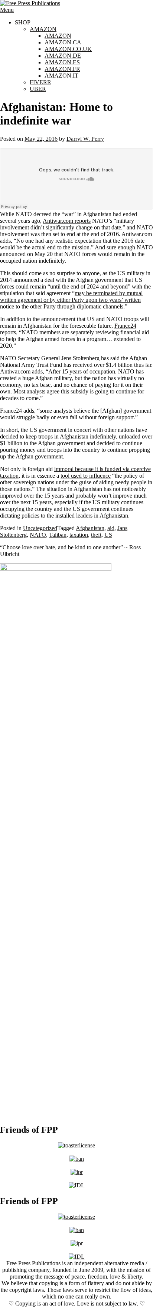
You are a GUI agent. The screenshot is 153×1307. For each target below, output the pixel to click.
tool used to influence (86, 475)
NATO (38, 535)
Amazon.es (62, 62)
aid (110, 528)
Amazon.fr (62, 69)
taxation (78, 535)
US (108, 535)
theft (96, 535)
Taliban (57, 535)
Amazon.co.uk (68, 49)
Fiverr (40, 82)
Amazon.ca (63, 42)
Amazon (43, 29)
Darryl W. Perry (85, 139)
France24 (125, 326)
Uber (38, 89)
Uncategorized (40, 528)
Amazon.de (63, 55)
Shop (22, 22)
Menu (7, 10)
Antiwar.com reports (67, 221)
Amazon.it (61, 75)
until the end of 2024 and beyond (89, 286)
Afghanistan (90, 528)
